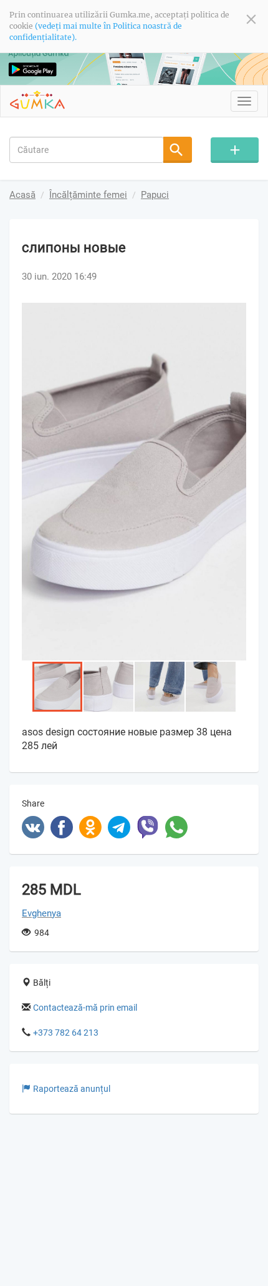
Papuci (155, 194)
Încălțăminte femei (88, 194)
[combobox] (86, 150)
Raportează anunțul (71, 1089)
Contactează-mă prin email (85, 1008)
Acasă (22, 194)
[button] (235, 314)
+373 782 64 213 (65, 1033)
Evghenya (41, 913)
